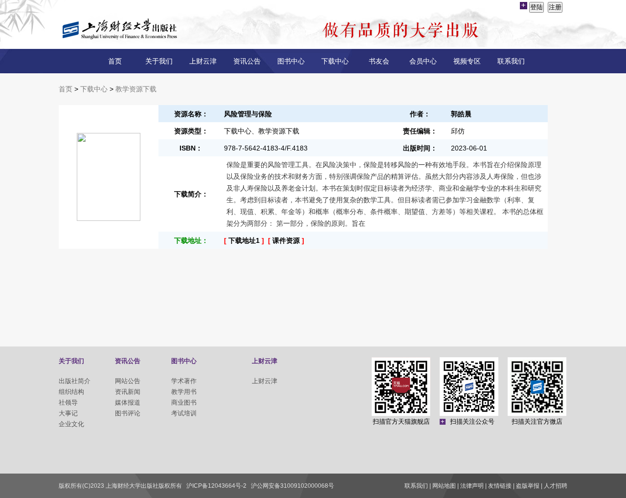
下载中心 (335, 61)
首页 (115, 61)
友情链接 (500, 485)
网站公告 (127, 381)
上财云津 (203, 61)
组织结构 (71, 391)
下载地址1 (244, 240)
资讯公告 (247, 61)
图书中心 (291, 61)
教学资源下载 (135, 89)
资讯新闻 (127, 391)
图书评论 (127, 413)
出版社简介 (74, 381)
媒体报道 (127, 402)
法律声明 (472, 485)
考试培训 (184, 413)
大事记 (68, 413)
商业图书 (184, 402)
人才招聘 (555, 485)
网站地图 (444, 485)
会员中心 (423, 61)
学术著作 (184, 381)
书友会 (379, 61)
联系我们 (511, 61)
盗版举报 (527, 485)
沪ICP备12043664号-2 (216, 485)
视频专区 (467, 61)
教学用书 (184, 391)
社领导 (68, 402)
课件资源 (286, 240)
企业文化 (71, 424)
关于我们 (159, 61)
